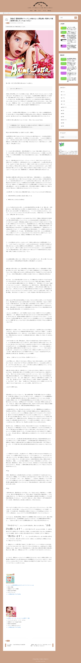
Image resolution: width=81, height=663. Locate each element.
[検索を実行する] (75, 18)
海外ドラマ (64, 119)
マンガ (63, 104)
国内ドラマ (64, 107)
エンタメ (64, 94)
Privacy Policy (36, 659)
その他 (63, 101)
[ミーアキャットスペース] (40, 4)
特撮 (63, 122)
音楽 (63, 126)
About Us (46, 659)
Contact (41, 659)
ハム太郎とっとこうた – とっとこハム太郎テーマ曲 (17, 618)
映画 (63, 113)
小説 (63, 110)
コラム (8, 640)
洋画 (63, 116)
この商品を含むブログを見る (14, 594)
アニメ (63, 91)
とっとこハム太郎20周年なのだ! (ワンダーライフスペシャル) (20, 585)
